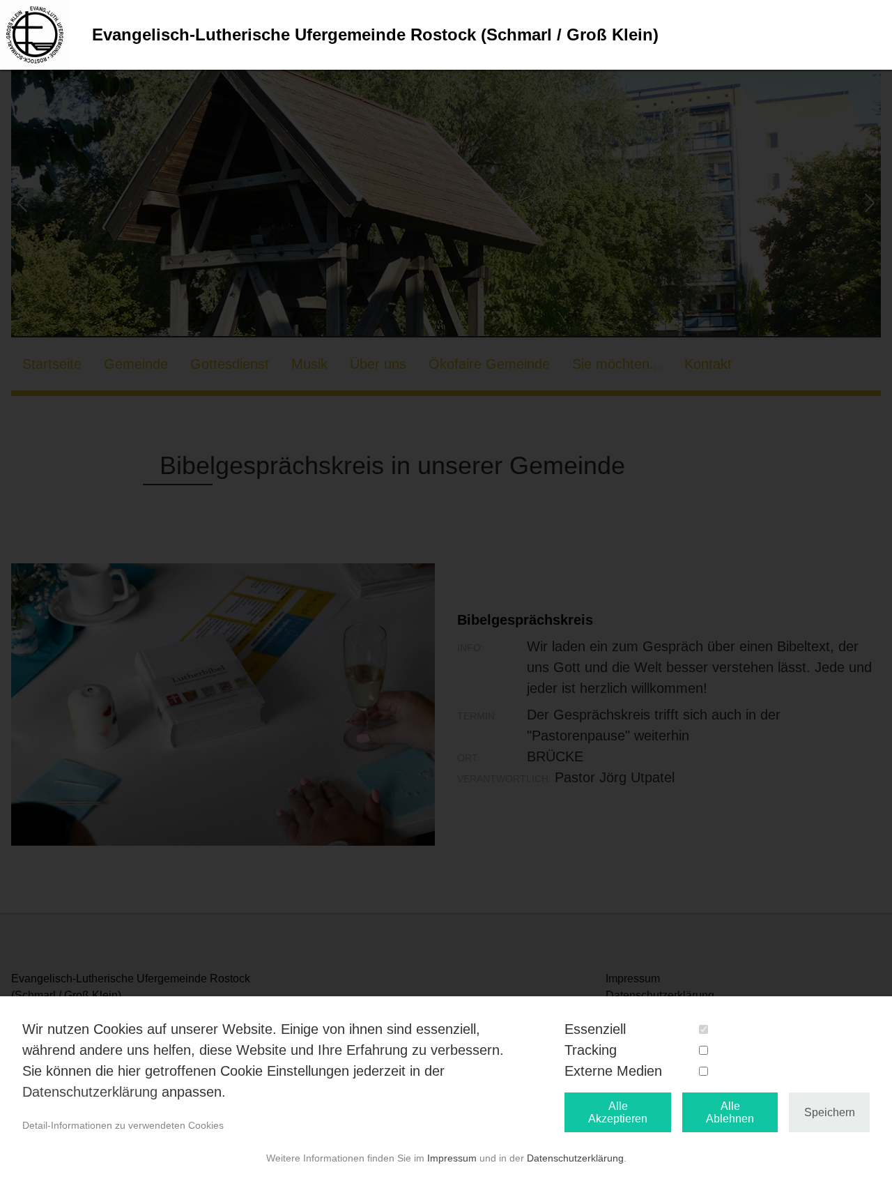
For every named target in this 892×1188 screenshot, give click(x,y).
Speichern (829, 1112)
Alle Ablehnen (730, 1112)
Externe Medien (613, 1071)
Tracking (590, 1050)
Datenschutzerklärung (89, 1091)
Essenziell (595, 1029)
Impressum (452, 1158)
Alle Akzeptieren (617, 1112)
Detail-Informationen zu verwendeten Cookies (123, 1125)
